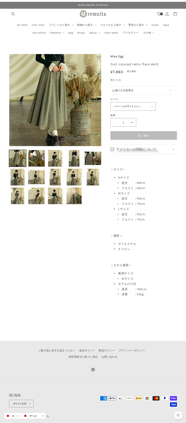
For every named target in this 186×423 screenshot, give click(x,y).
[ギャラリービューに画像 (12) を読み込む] (36, 196)
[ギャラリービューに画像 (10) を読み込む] (93, 177)
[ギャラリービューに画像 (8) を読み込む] (55, 177)
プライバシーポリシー (131, 350)
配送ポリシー (107, 350)
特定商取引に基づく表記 (83, 356)
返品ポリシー (87, 350)
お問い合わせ (110, 356)
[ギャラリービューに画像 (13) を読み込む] (55, 196)
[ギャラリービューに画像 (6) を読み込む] (17, 177)
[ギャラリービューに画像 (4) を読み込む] (74, 158)
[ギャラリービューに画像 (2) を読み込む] (36, 158)
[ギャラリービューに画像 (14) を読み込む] (74, 196)
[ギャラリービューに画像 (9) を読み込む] (74, 177)
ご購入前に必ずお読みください (56, 350)
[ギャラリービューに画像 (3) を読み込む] (55, 158)
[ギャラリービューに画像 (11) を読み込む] (17, 196)
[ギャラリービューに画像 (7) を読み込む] (36, 177)
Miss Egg (117, 56)
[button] (13, 14)
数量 (112, 115)
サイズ (114, 99)
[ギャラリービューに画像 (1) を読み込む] (17, 158)
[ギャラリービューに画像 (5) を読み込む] (93, 158)
